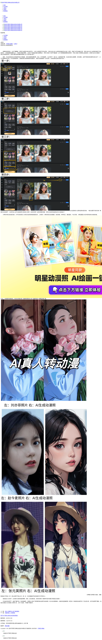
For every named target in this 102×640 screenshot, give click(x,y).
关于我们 (5, 6)
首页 (4, 5)
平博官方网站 (9, 43)
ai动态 (4, 9)
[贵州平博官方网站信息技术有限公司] (10, 2)
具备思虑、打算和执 (10, 612)
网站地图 (7, 625)
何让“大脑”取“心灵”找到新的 (12, 611)
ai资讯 (4, 8)
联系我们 (5, 11)
